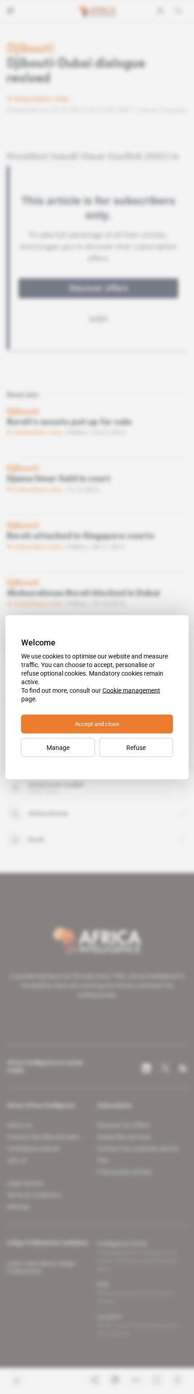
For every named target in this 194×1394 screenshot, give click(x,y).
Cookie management (131, 690)
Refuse (136, 747)
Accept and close (97, 723)
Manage (57, 747)
